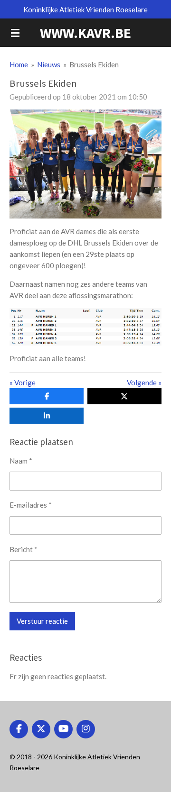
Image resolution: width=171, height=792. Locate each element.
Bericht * (24, 549)
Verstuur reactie (42, 621)
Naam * (21, 460)
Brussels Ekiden (94, 64)
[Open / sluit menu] (15, 32)
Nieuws (48, 64)
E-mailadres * (31, 505)
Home (19, 64)
